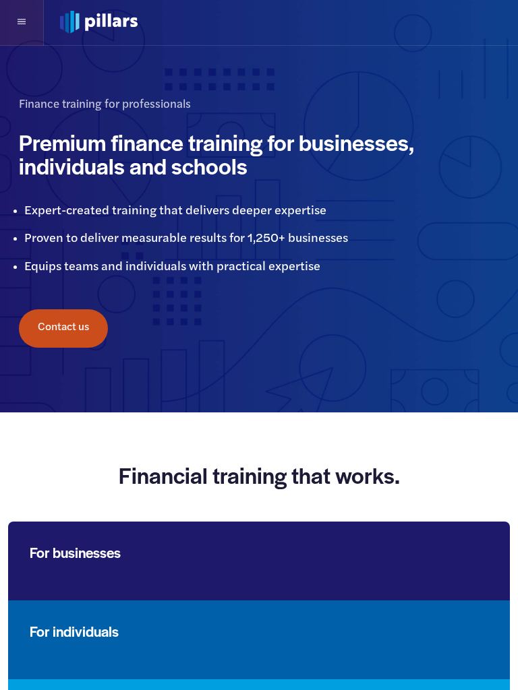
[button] (22, 23)
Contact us (63, 327)
